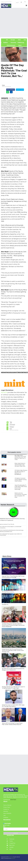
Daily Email (11, 845)
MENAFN (4, 98)
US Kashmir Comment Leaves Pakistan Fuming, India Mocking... (21, 480)
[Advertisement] (14, 22)
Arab (19, 39)
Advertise (5, 811)
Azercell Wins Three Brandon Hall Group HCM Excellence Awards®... (13, 576)
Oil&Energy (22, 42)
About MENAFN (7, 813)
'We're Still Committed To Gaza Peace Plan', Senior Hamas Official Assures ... (12, 723)
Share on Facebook (10, 89)
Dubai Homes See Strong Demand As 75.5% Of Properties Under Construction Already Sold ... (13, 650)
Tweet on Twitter (20, 89)
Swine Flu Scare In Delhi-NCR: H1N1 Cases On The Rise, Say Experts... (13, 705)
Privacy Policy (6, 807)
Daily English (7, 823)
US (5, 39)
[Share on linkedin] (11, 92)
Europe (12, 39)
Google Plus (12, 843)
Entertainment (9, 45)
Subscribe (15, 833)
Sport (19, 45)
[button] (21, 2)
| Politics (5, 42)
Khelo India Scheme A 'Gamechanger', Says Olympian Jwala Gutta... (20, 465)
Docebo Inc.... (5, 604)
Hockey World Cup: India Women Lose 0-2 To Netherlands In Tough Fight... (13, 687)
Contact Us (6, 809)
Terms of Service (7, 805)
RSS (10, 849)
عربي (17, 2)
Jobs (4, 815)
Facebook (11, 839)
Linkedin (11, 847)
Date (3, 85)
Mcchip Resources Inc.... (8, 592)
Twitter (11, 841)
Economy (13, 42)
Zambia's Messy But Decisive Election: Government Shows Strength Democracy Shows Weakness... (13, 625)
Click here (13, 799)
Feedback (5, 817)
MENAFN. (11, 856)
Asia (24, 39)
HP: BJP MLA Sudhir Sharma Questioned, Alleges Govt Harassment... (13, 669)
